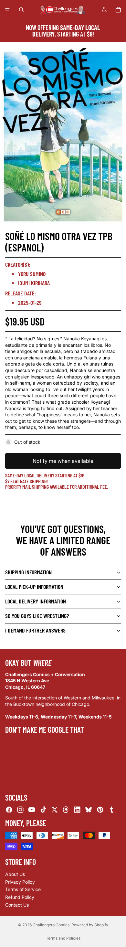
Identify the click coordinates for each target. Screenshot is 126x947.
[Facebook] (9, 810)
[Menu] (7, 9)
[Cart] (118, 10)
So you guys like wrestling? (37, 615)
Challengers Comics (51, 924)
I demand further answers (35, 630)
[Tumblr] (111, 810)
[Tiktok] (43, 810)
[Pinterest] (100, 810)
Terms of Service (23, 889)
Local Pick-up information (34, 586)
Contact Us (17, 904)
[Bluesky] (88, 810)
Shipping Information (28, 572)
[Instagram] (20, 810)
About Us (15, 874)
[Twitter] (54, 810)
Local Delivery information (35, 601)
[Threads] (66, 810)
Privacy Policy (20, 882)
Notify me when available (63, 461)
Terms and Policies (63, 938)
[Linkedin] (77, 810)
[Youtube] (32, 810)
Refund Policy (19, 897)
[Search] (21, 10)
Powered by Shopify (89, 924)
